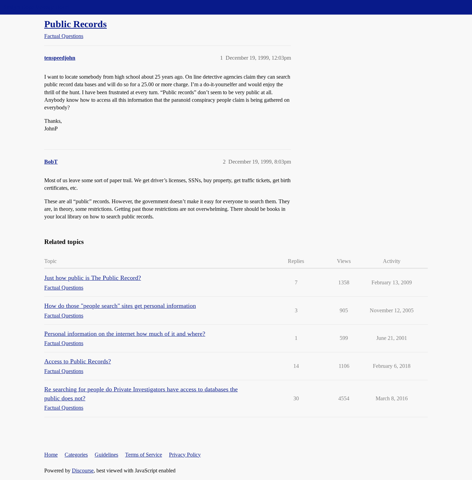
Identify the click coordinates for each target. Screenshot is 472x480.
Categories (76, 455)
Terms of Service (143, 455)
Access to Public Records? (77, 361)
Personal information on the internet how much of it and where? (124, 333)
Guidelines (106, 455)
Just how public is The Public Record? (92, 277)
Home (51, 455)
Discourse (83, 470)
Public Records (75, 24)
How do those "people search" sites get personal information (120, 305)
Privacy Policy (185, 455)
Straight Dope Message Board (36, 7)
